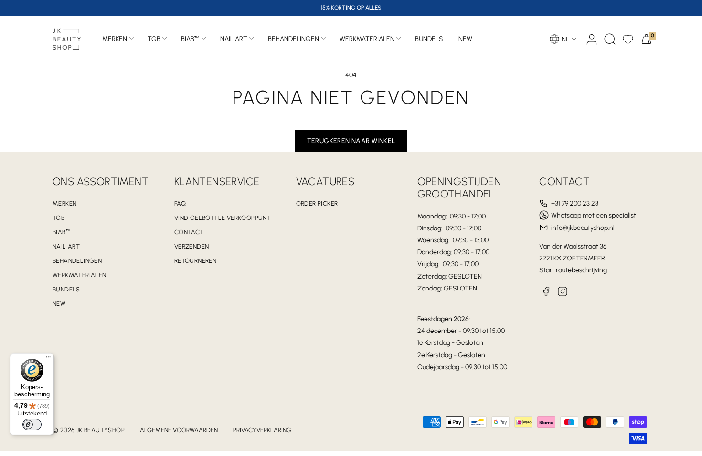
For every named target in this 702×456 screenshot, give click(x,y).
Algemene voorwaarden (179, 430)
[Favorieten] (628, 39)
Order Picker (317, 203)
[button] (610, 39)
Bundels (66, 289)
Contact (189, 232)
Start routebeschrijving (573, 270)
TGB (154, 39)
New (59, 303)
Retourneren (195, 260)
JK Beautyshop (100, 430)
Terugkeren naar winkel (351, 141)
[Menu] (48, 359)
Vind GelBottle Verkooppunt (222, 217)
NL (565, 39)
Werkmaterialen (367, 39)
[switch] (32, 424)
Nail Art (233, 39)
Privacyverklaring (262, 430)
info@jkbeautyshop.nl (583, 228)
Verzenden (191, 246)
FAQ (180, 203)
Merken (114, 39)
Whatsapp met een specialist (593, 215)
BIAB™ (190, 39)
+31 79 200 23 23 (574, 203)
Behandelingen (293, 39)
